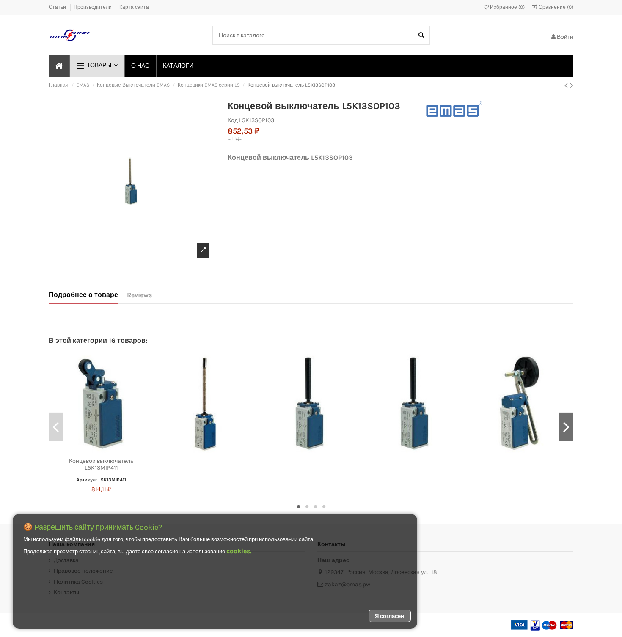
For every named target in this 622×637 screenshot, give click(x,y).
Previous (56, 427)
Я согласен (389, 616)
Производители (93, 7)
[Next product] (571, 85)
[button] (96, 66)
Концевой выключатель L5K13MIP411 (101, 464)
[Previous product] (567, 85)
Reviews (139, 295)
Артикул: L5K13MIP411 (101, 480)
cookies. (238, 551)
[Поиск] (421, 35)
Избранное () (507, 7)
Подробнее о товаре (83, 295)
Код (233, 120)
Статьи (58, 7)
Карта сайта (134, 7)
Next (566, 427)
